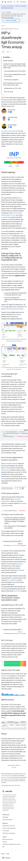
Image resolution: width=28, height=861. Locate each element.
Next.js (20, 564)
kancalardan (20, 570)
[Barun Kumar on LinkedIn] (11, 112)
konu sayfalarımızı (12, 580)
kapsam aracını (5, 470)
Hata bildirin (5, 817)
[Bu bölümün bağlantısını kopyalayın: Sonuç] (7, 734)
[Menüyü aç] (2, 2)
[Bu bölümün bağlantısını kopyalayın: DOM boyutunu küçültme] (20, 493)
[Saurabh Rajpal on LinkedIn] (11, 127)
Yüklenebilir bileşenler (11, 463)
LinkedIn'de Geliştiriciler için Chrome (11, 844)
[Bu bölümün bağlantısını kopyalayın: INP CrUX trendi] (14, 640)
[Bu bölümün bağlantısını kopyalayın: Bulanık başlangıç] (16, 172)
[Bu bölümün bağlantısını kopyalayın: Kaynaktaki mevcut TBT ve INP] (24, 605)
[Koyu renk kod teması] (25, 430)
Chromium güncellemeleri (8, 828)
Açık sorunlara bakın (7, 819)
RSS (3, 846)
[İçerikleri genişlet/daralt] (11, 58)
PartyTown (17, 591)
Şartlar (3, 853)
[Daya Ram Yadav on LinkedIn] (9, 120)
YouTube (4, 841)
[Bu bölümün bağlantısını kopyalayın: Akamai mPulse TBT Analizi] (21, 670)
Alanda (3, 231)
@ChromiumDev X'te (7, 839)
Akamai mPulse (5, 676)
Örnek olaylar (5, 830)
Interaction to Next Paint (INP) (9, 131)
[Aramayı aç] (15, 2)
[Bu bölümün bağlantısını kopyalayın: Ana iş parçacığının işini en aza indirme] (13, 376)
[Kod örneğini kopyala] (27, 430)
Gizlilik (7, 853)
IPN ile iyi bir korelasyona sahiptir (14, 309)
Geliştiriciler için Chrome (8, 825)
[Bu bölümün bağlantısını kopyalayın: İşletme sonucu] (15, 700)
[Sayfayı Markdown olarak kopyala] (8, 52)
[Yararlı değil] (17, 29)
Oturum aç (23, 2)
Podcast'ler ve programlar (8, 833)
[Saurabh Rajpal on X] (9, 127)
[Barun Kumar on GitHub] (9, 112)
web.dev (3, 25)
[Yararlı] (15, 29)
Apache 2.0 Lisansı (5, 777)
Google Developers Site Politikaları (11, 779)
